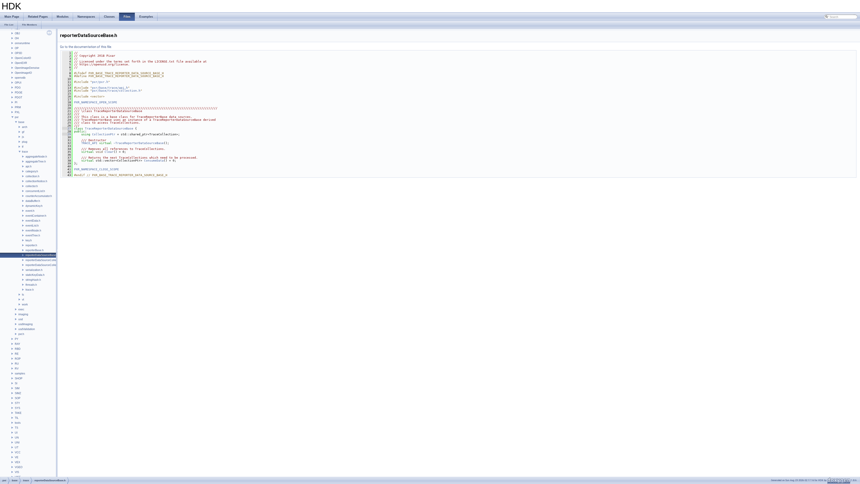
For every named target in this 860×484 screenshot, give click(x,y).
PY (16, 339)
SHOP (18, 378)
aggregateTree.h (36, 161)
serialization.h (34, 270)
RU (17, 363)
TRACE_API (89, 143)
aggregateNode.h (36, 156)
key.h (29, 240)
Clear (109, 151)
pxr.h (21, 334)
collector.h (32, 186)
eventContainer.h (36, 215)
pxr (17, 117)
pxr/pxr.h (100, 82)
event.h (30, 210)
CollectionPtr (103, 134)
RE (17, 353)
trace (25, 151)
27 (66, 128)
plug (24, 141)
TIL (17, 417)
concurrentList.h (35, 191)
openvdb (20, 77)
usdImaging (25, 324)
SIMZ (18, 393)
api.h (29, 166)
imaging (23, 314)
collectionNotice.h (36, 181)
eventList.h (32, 225)
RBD (18, 348)
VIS (17, 472)
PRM (18, 107)
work (25, 304)
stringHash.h (33, 279)
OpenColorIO (23, 58)
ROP (18, 358)
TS (16, 427)
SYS (17, 408)
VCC (18, 452)
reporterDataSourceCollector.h (44, 265)
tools (18, 422)
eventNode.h (33, 230)
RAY (17, 344)
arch (24, 127)
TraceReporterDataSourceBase (109, 128)
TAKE (18, 413)
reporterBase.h (35, 250)
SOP (17, 398)
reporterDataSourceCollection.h (45, 260)
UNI (17, 442)
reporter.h (31, 245)
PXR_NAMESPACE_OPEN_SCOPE (95, 102)
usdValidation (26, 329)
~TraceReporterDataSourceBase (139, 143)
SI (16, 383)
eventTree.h (33, 235)
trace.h (30, 289)
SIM (17, 388)
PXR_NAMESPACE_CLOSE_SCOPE (96, 169)
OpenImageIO (23, 72)
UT (16, 447)
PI (16, 102)
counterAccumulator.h (39, 196)
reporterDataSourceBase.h (42, 255)
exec (21, 309)
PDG (18, 87)
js (23, 136)
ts (23, 294)
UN (17, 437)
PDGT (18, 97)
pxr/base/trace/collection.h (116, 90)
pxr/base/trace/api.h (110, 87)
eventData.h (33, 220)
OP (17, 48)
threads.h (31, 284)
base (21, 122)
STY (17, 403)
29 (66, 134)
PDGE (18, 92)
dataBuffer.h (33, 201)
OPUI (18, 82)
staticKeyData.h (35, 275)
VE (16, 457)
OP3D (18, 53)
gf (23, 132)
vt (23, 299)
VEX (17, 462)
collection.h (32, 176)
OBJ (17, 33)
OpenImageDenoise (27, 67)
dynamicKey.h (34, 205)
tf (22, 146)
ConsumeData (154, 160)
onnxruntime (22, 43)
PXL (17, 112)
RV (17, 368)
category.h (32, 171)
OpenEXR (21, 63)
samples (20, 373)
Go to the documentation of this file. (86, 47)
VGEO (18, 467)
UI (16, 432)
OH (17, 38)
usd (20, 319)
